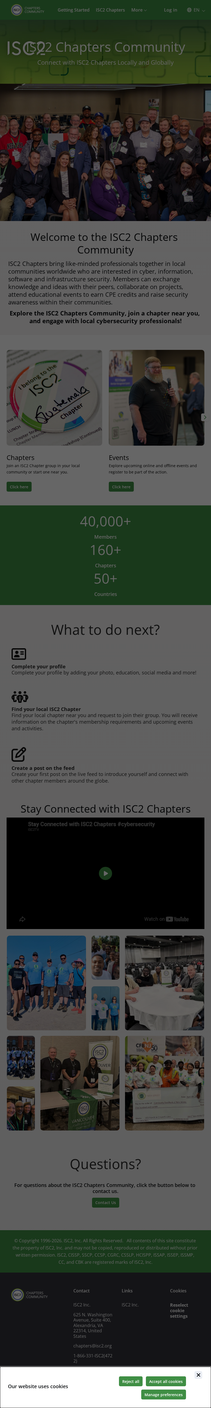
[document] (105, 1387)
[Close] (198, 1375)
